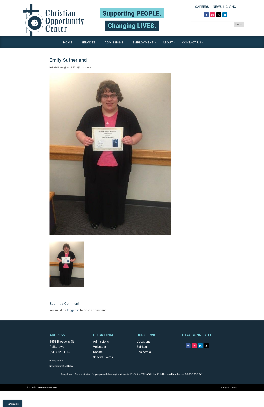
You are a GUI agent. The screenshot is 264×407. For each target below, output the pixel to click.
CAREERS (202, 7)
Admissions (101, 341)
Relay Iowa (66, 374)
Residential (144, 352)
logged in (73, 310)
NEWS (217, 7)
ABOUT (168, 42)
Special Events (103, 357)
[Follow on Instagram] (212, 14)
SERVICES (88, 42)
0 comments (85, 67)
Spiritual (142, 347)
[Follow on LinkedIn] (224, 14)
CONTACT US (191, 42)
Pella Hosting (58, 67)
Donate (98, 352)
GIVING (231, 7)
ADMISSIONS (114, 42)
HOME (67, 42)
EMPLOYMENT (143, 42)
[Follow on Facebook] (206, 14)
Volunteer (99, 347)
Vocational (144, 341)
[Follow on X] (218, 14)
